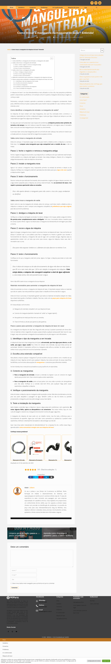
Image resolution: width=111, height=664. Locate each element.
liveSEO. (67, 637)
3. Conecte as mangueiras (21, 84)
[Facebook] (92, 3)
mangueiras (40, 362)
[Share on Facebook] (30, 477)
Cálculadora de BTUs (78, 602)
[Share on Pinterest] (41, 477)
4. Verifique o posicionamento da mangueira (25, 86)
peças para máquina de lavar (61, 298)
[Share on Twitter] (35, 477)
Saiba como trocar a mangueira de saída (24, 70)
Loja (85, 7)
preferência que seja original (61, 206)
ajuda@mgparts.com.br (45, 611)
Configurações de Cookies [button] (94, 661)
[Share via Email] (51, 477)
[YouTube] (99, 3)
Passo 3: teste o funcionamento (22, 68)
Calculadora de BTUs (61, 618)
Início (8, 49)
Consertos (33, 7)
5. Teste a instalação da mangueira (23, 88)
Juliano (32, 37)
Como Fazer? (83, 100)
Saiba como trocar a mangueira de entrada (24, 63)
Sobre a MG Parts (94, 603)
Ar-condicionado (58, 7)
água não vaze (62, 170)
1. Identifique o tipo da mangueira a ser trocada (26, 81)
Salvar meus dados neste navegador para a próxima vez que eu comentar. (33, 583)
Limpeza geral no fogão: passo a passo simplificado (23, 534)
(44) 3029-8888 (43, 602)
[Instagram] (96, 3)
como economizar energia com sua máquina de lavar (36, 427)
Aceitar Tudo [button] (106, 661)
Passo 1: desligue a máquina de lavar (24, 72)
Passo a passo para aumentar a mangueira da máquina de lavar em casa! (33, 79)
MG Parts (92, 601)
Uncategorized (84, 118)
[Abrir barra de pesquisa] (96, 7)
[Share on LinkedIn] (46, 477)
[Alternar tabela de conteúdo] (51, 58)
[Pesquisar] (102, 50)
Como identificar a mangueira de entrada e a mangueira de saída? (31, 61)
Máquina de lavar (73, 7)
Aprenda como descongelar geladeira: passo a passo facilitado (58, 534)
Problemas (44, 7)
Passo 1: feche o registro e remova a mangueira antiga (28, 64)
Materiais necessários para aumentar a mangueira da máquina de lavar (32, 77)
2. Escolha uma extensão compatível (24, 83)
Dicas (11, 7)
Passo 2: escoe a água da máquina (23, 73)
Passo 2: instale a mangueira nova (23, 66)
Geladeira (21, 7)
